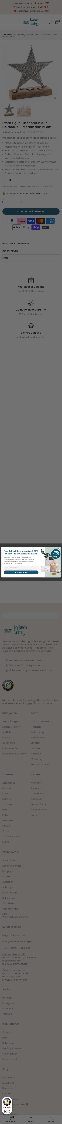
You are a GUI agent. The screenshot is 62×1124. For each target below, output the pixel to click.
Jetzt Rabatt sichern (21, 572)
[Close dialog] (59, 548)
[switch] (7, 1111)
